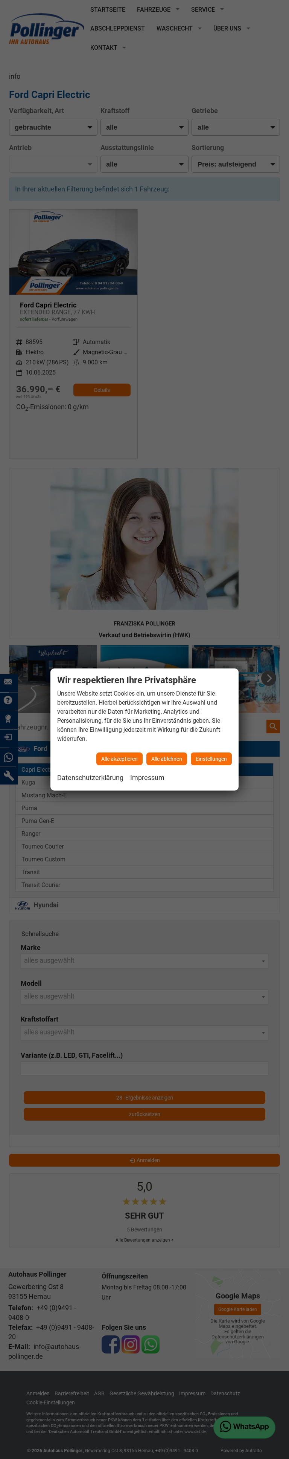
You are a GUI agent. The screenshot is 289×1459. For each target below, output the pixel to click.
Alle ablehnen (166, 759)
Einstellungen (211, 759)
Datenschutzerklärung (90, 777)
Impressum (147, 777)
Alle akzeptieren (119, 759)
